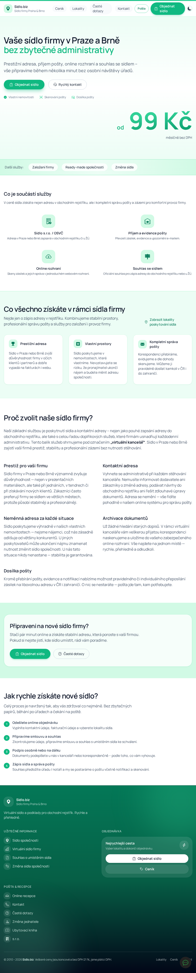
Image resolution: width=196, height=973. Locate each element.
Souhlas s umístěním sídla (31, 857)
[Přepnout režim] (189, 8)
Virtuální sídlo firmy (26, 849)
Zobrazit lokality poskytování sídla (163, 322)
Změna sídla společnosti (30, 866)
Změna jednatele (25, 921)
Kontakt (124, 8)
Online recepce (23, 895)
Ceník (59, 8)
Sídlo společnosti (25, 840)
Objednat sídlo (167, 8)
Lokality (78, 8)
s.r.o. (16, 938)
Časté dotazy (98, 8)
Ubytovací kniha (24, 930)
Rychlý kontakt (70, 84)
